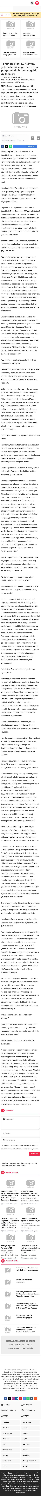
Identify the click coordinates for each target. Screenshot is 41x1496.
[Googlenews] (24, 1398)
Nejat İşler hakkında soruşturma (24, 1281)
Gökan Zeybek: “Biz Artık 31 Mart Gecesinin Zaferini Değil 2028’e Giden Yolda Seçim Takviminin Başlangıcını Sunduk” (10, 1196)
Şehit (29, 1104)
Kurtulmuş (16, 1104)
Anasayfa (6, 77)
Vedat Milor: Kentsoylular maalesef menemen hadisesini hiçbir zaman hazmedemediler (26, 1330)
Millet (21, 1104)
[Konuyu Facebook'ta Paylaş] (2, 146)
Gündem (18, 77)
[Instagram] (13, 1398)
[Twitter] (9, 1398)
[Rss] (35, 1398)
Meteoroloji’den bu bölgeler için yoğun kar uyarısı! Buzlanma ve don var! (26, 16)
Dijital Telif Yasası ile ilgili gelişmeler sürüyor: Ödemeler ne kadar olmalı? (30, 1249)
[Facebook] (5, 1398)
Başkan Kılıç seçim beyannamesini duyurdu (10, 35)
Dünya (13, 77)
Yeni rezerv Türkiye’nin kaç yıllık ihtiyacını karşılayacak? (27, 1269)
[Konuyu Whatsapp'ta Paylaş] (10, 146)
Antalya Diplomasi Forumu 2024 (8, 1247)
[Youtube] (20, 1398)
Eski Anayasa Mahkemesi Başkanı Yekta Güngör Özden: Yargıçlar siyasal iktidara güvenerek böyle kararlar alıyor (28, 1296)
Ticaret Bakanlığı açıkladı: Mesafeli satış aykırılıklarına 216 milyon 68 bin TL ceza (27, 1305)
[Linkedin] (16, 1398)
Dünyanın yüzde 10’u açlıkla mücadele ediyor (30, 1219)
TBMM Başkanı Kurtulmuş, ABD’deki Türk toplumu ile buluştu (30, 1193)
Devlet (10, 1104)
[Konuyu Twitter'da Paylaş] (6, 146)
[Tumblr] (31, 1398)
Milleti (25, 1104)
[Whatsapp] (28, 1398)
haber (10, 1473)
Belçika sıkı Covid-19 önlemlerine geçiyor (24, 1316)
